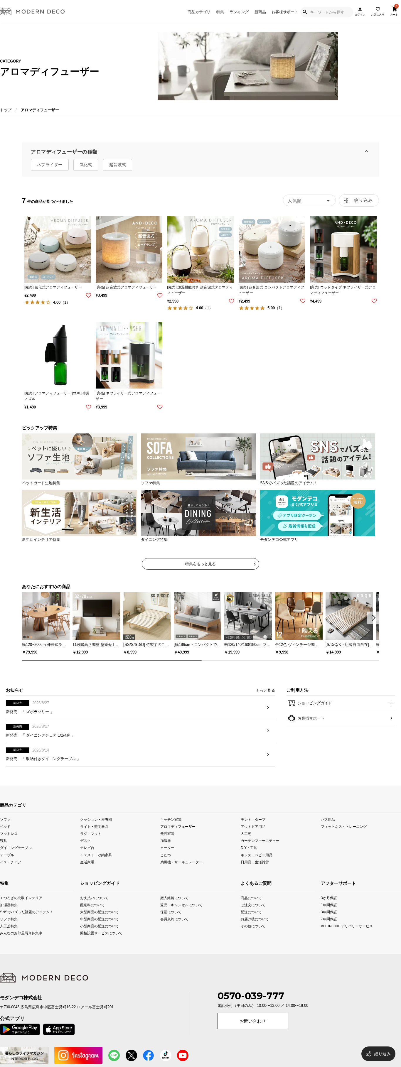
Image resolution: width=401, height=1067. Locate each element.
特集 (220, 12)
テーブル (7, 864)
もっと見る (265, 700)
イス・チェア (10, 871)
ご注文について (248, 914)
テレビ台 (87, 857)
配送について (248, 921)
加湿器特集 (7, 914)
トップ (5, 110)
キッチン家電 (170, 828)
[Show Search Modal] (304, 12)
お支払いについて (94, 907)
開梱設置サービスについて (96, 942)
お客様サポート (285, 12)
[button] (373, 618)
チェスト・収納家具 (96, 864)
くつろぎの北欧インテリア (7, 907)
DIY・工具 (249, 857)
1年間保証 (329, 914)
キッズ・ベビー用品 (256, 864)
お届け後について (248, 928)
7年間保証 (329, 928)
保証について (170, 921)
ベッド (5, 836)
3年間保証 (329, 921)
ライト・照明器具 (94, 836)
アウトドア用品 (253, 836)
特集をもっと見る (200, 564)
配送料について (92, 914)
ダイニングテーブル (16, 857)
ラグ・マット (90, 843)
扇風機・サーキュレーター (181, 871)
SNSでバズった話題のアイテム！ (7, 921)
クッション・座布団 (96, 828)
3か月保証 (329, 907)
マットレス (9, 843)
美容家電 (167, 843)
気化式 (86, 164)
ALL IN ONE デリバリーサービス (329, 935)
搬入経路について (174, 907)
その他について (248, 935)
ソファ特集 (7, 928)
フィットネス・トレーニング (344, 836)
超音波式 (117, 164)
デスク (85, 850)
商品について (248, 907)
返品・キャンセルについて (176, 914)
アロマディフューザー (178, 836)
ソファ (5, 828)
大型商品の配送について (96, 921)
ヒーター (167, 857)
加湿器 (165, 850)
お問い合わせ (253, 1030)
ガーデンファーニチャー (260, 850)
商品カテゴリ (199, 12)
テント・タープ (253, 828)
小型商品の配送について (96, 935)
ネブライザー (50, 164)
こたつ (165, 864)
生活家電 (87, 871)
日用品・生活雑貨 (255, 871)
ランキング (239, 12)
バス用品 (328, 828)
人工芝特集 (7, 935)
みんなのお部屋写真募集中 (7, 942)
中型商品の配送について (96, 928)
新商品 (260, 12)
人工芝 (246, 843)
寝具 (3, 850)
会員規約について (174, 928)
